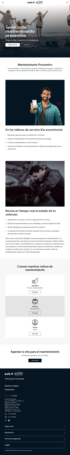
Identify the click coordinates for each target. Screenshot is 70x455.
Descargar (35, 292)
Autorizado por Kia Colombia (14, 379)
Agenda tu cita (12, 45)
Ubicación (26, 45)
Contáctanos (35, 360)
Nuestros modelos (12, 386)
